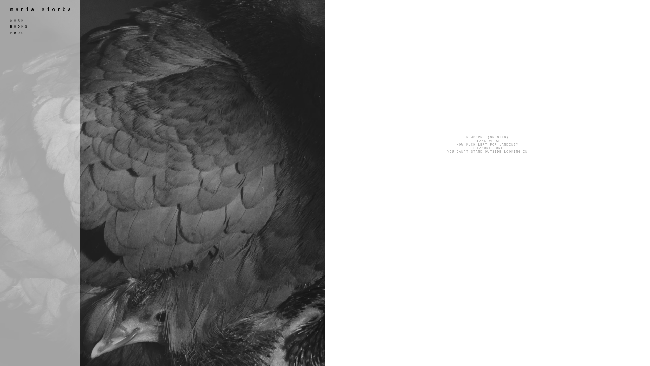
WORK (17, 21)
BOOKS (19, 27)
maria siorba (41, 9)
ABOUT (19, 33)
